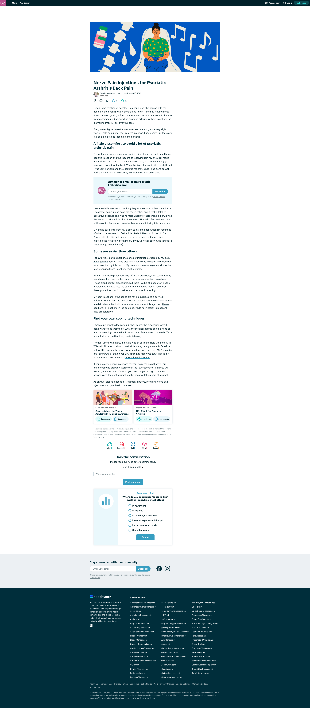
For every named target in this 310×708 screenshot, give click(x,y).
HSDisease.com (168, 619)
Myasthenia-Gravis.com (171, 677)
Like (109, 445)
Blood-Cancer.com (138, 640)
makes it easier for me (137, 357)
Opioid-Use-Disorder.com (203, 611)
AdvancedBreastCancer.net (142, 602)
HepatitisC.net (167, 607)
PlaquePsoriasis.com (201, 619)
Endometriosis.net (138, 673)
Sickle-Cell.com (199, 644)
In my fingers (139, 505)
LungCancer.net (168, 640)
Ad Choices (95, 687)
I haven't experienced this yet (147, 520)
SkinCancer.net (198, 652)
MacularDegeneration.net (172, 648)
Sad (131, 445)
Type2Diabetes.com (201, 673)
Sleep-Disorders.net (201, 656)
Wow (143, 445)
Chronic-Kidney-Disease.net (143, 660)
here (102, 437)
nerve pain (163, 381)
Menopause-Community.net (173, 656)
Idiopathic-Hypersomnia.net (173, 623)
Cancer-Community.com (141, 644)
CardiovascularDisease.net (142, 648)
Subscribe (301, 3)
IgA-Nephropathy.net (170, 627)
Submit (145, 537)
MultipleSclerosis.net (170, 673)
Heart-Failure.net (168, 602)
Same (155, 445)
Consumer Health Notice (141, 684)
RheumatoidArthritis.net (202, 640)
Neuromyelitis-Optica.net (203, 602)
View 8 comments (132, 467)
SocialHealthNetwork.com (204, 660)
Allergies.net (135, 611)
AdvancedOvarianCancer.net (143, 607)
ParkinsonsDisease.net (202, 615)
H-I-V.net (165, 615)
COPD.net (134, 665)
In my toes (137, 510)
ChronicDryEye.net (138, 652)
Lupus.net (165, 644)
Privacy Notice (159, 197)
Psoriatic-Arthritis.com (202, 631)
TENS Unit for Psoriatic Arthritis (148, 412)
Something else (140, 530)
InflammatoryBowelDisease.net (175, 631)
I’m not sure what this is (144, 525)
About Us (94, 684)
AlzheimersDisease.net (140, 615)
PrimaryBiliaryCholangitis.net (205, 623)
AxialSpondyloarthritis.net (142, 631)
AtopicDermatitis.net (139, 623)
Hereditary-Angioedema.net (173, 611)
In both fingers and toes (144, 515)
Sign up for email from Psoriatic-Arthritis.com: (129, 183)
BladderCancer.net (138, 636)
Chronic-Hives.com (139, 656)
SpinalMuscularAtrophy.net (204, 665)
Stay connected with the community (113, 562)
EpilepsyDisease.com (140, 677)
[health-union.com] (100, 597)
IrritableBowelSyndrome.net (173, 636)
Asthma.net (135, 619)
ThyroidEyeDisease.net (202, 669)
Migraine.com (167, 669)
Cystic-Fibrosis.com (139, 669)
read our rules (125, 461)
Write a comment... (105, 474)
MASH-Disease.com (170, 652)
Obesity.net (197, 607)
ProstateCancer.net (200, 627)
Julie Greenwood (109, 93)
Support (120, 445)
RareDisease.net (199, 636)
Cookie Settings (183, 684)
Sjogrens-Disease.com (202, 648)
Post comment (133, 482)
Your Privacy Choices (164, 684)
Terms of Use (116, 199)
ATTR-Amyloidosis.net (140, 627)
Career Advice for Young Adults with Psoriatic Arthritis (112, 412)
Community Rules (200, 684)
